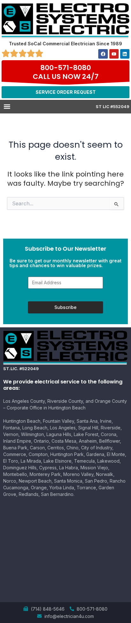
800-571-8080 (65, 68)
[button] (7, 106)
